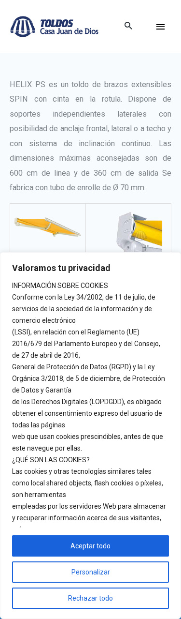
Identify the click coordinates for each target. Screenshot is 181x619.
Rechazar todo (90, 598)
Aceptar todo (90, 546)
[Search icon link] (128, 26)
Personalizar (90, 572)
